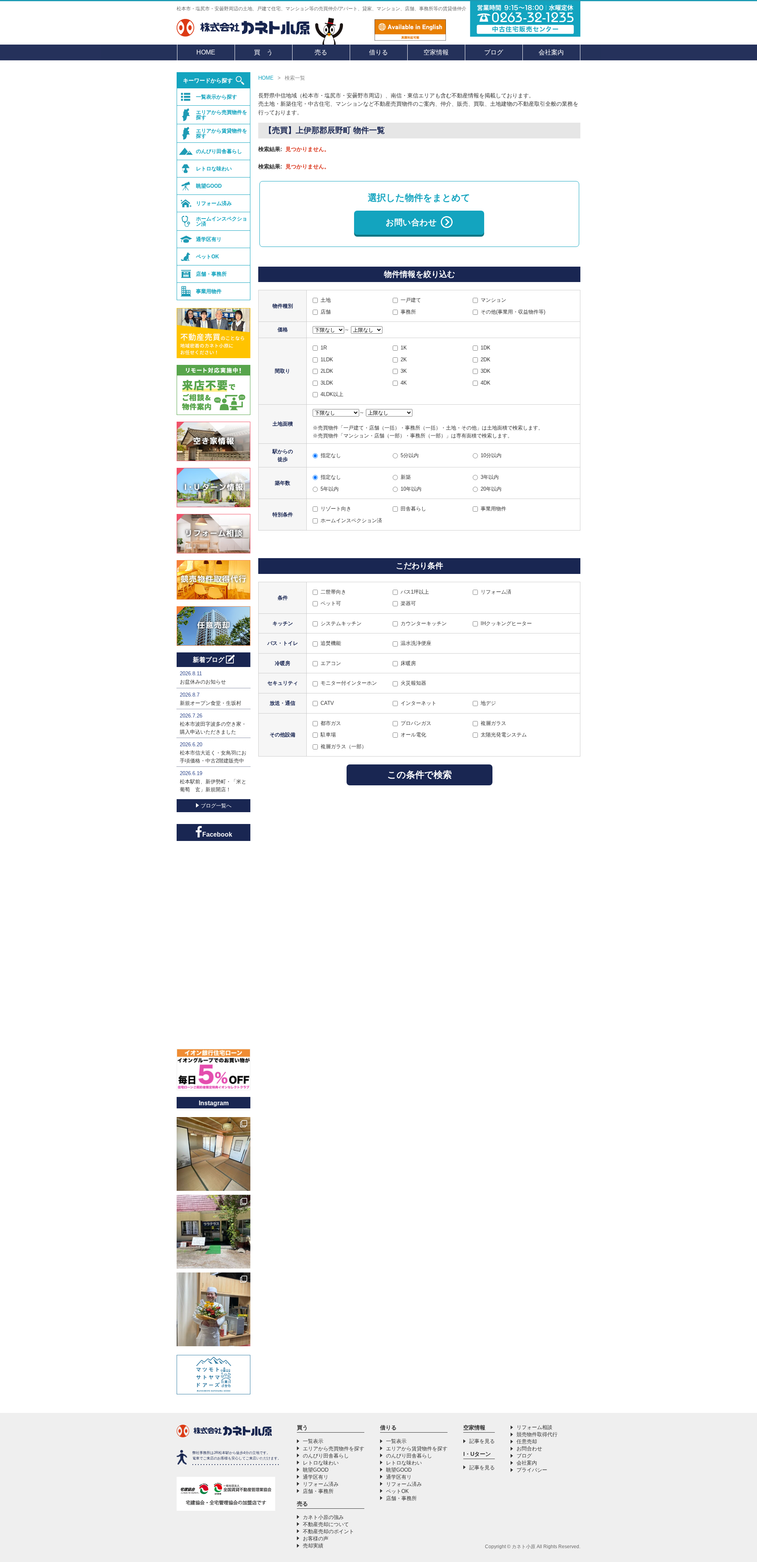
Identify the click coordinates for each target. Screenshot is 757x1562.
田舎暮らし (413, 509)
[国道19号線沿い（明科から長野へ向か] (213, 1232)
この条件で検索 (419, 775)
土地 (326, 300)
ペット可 (331, 603)
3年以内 (490, 477)
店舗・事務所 (211, 274)
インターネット (418, 703)
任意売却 (526, 1441)
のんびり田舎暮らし (219, 151)
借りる (378, 52)
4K (404, 383)
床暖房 (408, 663)
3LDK (327, 383)
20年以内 (491, 489)
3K (404, 371)
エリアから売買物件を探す (221, 114)
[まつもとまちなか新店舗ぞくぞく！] (213, 1309)
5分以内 (410, 455)
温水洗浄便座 (416, 643)
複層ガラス (493, 723)
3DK (485, 371)
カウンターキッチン (424, 623)
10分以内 (491, 455)
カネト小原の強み (323, 1517)
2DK (485, 359)
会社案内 (551, 52)
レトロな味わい (214, 169)
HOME (205, 52)
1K (404, 348)
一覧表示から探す (216, 97)
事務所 (408, 312)
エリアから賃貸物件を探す (221, 133)
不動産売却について (326, 1524)
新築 (406, 477)
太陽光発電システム (504, 735)
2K (404, 359)
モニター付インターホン (349, 683)
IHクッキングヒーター (506, 623)
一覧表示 (313, 1441)
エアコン (331, 663)
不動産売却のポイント (328, 1531)
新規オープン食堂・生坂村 (210, 703)
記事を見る (482, 1441)
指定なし (331, 455)
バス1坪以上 (415, 592)
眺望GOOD (209, 186)
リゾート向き (336, 509)
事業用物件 (493, 509)
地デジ (488, 703)
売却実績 (313, 1546)
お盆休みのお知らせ (203, 682)
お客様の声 (315, 1538)
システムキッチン (341, 623)
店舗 (326, 312)
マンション (493, 300)
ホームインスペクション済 (351, 520)
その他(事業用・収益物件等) (513, 312)
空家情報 (436, 52)
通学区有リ (209, 239)
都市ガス (331, 723)
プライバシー (531, 1470)
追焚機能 (331, 643)
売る (321, 52)
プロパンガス (416, 723)
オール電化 (413, 735)
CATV (327, 703)
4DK (485, 383)
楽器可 (408, 603)
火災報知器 (413, 683)
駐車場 (328, 735)
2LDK (327, 371)
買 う (263, 52)
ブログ (493, 52)
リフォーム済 (496, 592)
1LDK (327, 359)
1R (324, 348)
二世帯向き (333, 592)
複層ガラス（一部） (344, 746)
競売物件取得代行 (536, 1434)
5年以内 (330, 489)
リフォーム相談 (534, 1427)
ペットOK (207, 257)
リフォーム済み (214, 203)
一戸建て (411, 300)
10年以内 (411, 489)
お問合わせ (529, 1449)
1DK (485, 348)
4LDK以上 (332, 394)
